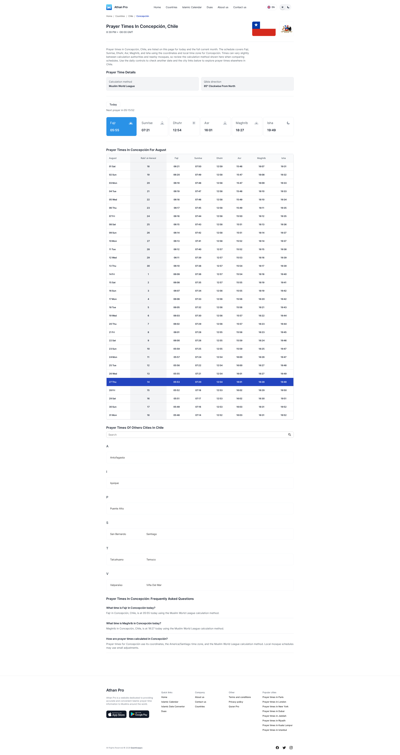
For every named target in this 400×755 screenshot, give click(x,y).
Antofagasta (117, 457)
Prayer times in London (274, 701)
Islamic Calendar (192, 7)
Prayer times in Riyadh (273, 720)
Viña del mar (154, 585)
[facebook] (277, 747)
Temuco (151, 559)
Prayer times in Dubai (273, 711)
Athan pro (121, 7)
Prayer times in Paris (273, 697)
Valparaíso (116, 585)
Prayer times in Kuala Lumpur (277, 725)
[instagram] (291, 747)
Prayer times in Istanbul (274, 730)
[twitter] (284, 747)
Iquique (114, 483)
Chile (130, 16)
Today (113, 104)
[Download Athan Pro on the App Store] (116, 714)
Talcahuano (117, 559)
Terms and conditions (240, 697)
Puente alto (117, 508)
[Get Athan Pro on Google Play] (139, 714)
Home (157, 7)
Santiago (151, 534)
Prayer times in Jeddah (274, 715)
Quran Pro (234, 706)
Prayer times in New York (275, 706)
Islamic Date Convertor (173, 706)
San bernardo (118, 534)
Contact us (239, 7)
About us (223, 7)
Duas (210, 7)
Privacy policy (236, 701)
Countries (171, 7)
